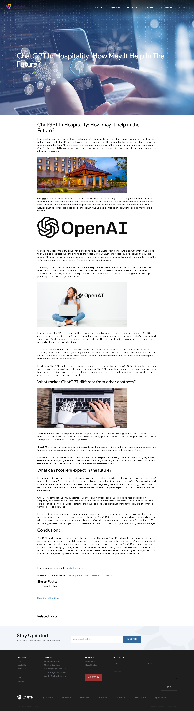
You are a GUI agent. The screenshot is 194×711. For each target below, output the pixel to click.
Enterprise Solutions (53, 661)
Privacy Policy (171, 706)
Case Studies (91, 665)
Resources (132, 7)
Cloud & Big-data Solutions (55, 672)
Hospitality (21, 665)
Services (115, 7)
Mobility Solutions (52, 665)
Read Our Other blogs (48, 598)
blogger (122, 698)
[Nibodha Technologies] (16, 7)
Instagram (95, 575)
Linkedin (107, 575)
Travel (19, 661)
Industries (98, 7)
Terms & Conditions (157, 706)
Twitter (71, 575)
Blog (182, 7)
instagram (141, 698)
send (169, 687)
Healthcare (21, 669)
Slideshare (161, 698)
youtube (85, 698)
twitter (67, 698)
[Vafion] (25, 698)
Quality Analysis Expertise (55, 676)
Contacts (166, 7)
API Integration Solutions (55, 669)
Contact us (93, 677)
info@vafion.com (74, 568)
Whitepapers (91, 661)
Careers (150, 7)
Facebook (82, 575)
